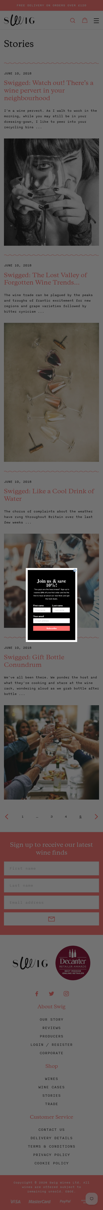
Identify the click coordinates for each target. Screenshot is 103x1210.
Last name (57, 605)
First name (38, 605)
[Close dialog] (75, 570)
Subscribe (51, 628)
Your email (38, 616)
